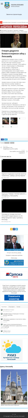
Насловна (4, 30)
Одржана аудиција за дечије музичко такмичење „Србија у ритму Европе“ (14, 174)
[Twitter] (17, 229)
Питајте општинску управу (14, 252)
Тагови (18, 306)
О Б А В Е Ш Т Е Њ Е (8, 310)
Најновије (4, 306)
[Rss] (11, 229)
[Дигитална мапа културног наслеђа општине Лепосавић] (14, 26)
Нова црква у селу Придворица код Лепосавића (10, 148)
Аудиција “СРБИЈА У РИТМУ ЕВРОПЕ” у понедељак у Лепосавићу (14, 195)
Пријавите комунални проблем (14, 255)
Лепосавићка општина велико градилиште (17, 152)
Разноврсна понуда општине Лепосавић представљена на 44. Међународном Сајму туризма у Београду (12, 216)
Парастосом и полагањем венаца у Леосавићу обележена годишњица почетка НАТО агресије (14, 326)
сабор (12, 142)
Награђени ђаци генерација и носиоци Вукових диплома (13, 314)
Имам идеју (14, 258)
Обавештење (6, 331)
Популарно (12, 306)
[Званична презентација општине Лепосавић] (14, 5)
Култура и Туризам (13, 30)
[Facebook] (14, 229)
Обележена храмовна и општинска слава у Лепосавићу (14, 319)
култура (7, 142)
